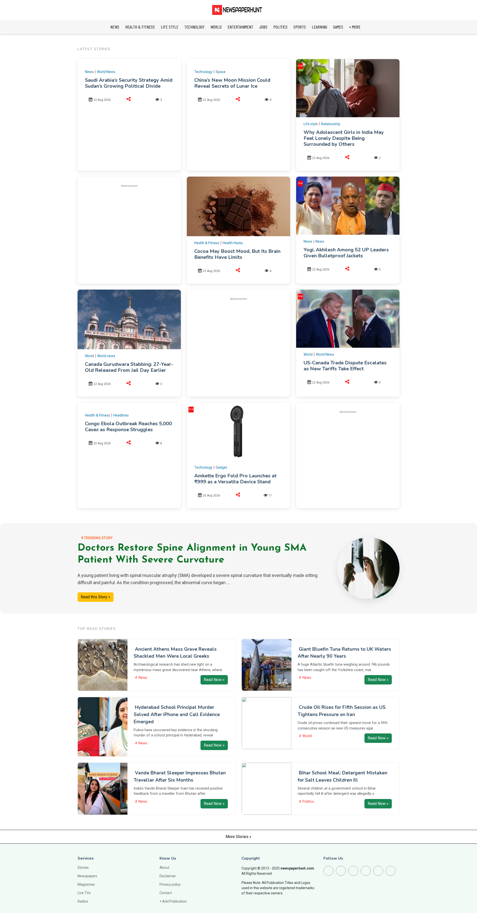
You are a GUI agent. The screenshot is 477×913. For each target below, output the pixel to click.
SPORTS (299, 27)
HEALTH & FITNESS (140, 27)
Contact (165, 893)
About (164, 867)
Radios (83, 901)
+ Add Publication (173, 901)
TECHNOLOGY (194, 27)
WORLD (216, 27)
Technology (203, 72)
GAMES (338, 27)
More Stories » (238, 836)
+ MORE (354, 27)
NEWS (114, 27)
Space (221, 72)
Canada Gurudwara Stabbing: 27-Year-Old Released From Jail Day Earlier (129, 367)
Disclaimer (167, 876)
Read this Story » (95, 597)
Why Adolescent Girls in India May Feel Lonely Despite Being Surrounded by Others (344, 138)
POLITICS (280, 27)
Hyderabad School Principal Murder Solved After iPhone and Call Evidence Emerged (177, 714)
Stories (83, 867)
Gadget (221, 467)
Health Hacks (233, 243)
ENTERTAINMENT (240, 27)
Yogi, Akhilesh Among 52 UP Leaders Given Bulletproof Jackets (346, 252)
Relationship (330, 124)
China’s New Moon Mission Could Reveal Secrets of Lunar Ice (232, 83)
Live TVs (84, 893)
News (89, 72)
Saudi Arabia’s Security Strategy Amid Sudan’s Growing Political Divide (128, 83)
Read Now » (214, 679)
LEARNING (319, 27)
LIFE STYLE (169, 27)
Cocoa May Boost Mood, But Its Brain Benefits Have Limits (237, 254)
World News (106, 72)
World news (106, 356)
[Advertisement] (129, 227)
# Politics (306, 801)
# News (141, 678)
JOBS (263, 27)
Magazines (86, 884)
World (89, 356)
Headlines (121, 415)
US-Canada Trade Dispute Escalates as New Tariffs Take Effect (345, 365)
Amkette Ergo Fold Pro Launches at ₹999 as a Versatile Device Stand (235, 478)
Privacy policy (170, 884)
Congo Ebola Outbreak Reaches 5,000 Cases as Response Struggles (128, 426)
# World (305, 736)
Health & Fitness (206, 243)
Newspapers (87, 876)
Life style (311, 124)
